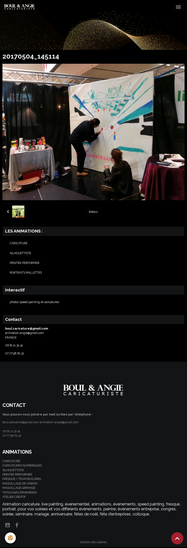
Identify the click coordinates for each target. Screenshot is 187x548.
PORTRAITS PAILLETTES (26, 272)
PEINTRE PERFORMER (24, 263)
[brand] (20, 7)
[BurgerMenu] (178, 7)
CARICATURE (19, 243)
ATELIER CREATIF (14, 497)
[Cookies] (10, 537)
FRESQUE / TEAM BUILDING (21, 479)
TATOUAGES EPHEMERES (19, 492)
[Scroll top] (177, 538)
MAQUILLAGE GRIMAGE (18, 488)
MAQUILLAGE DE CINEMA (19, 483)
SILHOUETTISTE (20, 253)
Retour (93, 212)
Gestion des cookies (93, 542)
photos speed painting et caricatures (34, 302)
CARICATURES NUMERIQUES (22, 465)
